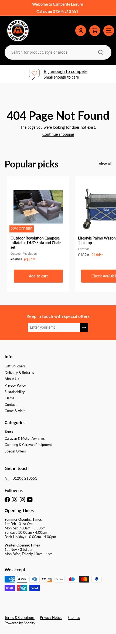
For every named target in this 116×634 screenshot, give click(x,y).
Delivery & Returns (19, 372)
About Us (12, 379)
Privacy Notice (51, 617)
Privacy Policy (15, 385)
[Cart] (94, 30)
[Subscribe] (84, 327)
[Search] (100, 52)
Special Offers (15, 451)
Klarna (9, 398)
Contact (11, 404)
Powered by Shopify (20, 623)
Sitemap (74, 617)
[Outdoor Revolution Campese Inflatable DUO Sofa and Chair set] (38, 220)
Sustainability (15, 392)
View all (105, 164)
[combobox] (57, 52)
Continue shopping (58, 134)
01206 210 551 (65, 11)
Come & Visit (15, 411)
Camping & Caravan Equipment (28, 444)
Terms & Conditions (20, 617)
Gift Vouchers (15, 366)
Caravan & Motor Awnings (25, 438)
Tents (9, 432)
